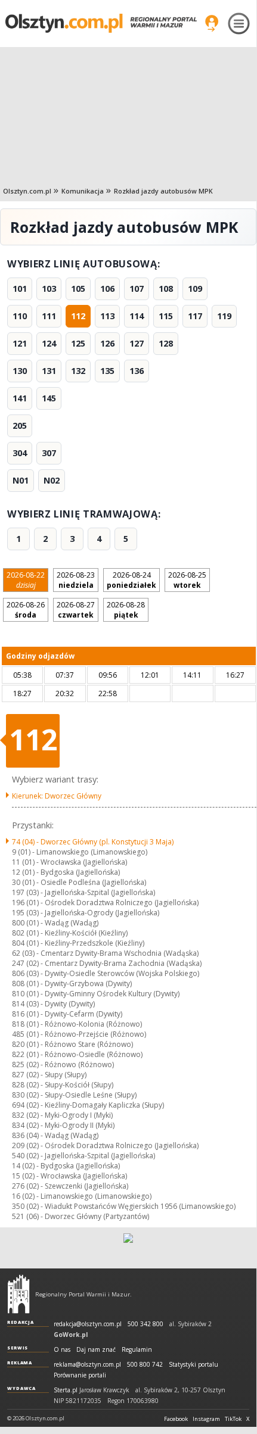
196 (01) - (105, 902)
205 (20, 425)
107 (136, 288)
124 (49, 343)
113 (107, 316)
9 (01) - (79, 852)
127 (136, 343)
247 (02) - (107, 963)
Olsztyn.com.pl (27, 190)
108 (166, 288)
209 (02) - (105, 1145)
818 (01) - (77, 1024)
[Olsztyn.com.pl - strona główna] (18, 1294)
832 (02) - (62, 1115)
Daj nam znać (96, 1350)
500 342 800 (145, 1324)
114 (136, 316)
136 (136, 370)
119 (224, 316)
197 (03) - (83, 892)
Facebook (176, 1419)
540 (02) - (83, 1156)
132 (78, 370)
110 (20, 316)
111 (49, 316)
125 (78, 343)
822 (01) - (77, 1054)
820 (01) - (72, 1044)
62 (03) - (105, 953)
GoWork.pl (71, 1334)
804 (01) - (78, 943)
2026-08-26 (26, 610)
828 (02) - (62, 1085)
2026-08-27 (76, 610)
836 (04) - (55, 1135)
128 (166, 343)
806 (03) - (105, 973)
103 (49, 288)
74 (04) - (93, 842)
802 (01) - (70, 933)
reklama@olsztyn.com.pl (87, 1364)
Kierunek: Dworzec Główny (56, 796)
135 (107, 370)
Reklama (19, 1363)
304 (20, 453)
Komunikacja (82, 190)
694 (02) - (88, 1105)
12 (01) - (66, 872)
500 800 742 (145, 1364)
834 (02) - (63, 1125)
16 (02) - (81, 1196)
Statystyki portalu (193, 1364)
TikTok (233, 1419)
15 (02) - (69, 1176)
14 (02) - (66, 1166)
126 (107, 343)
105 (78, 288)
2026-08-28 (126, 610)
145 (49, 398)
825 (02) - (63, 1064)
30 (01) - (79, 882)
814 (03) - (53, 1004)
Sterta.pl (66, 1390)
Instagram (206, 1419)
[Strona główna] (101, 23)
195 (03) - (85, 913)
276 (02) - (70, 1186)
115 (166, 316)
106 (107, 288)
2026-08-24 (131, 580)
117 (195, 316)
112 (78, 316)
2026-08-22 (26, 580)
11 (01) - (69, 862)
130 (20, 370)
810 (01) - (95, 994)
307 (49, 453)
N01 (21, 480)
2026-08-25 (187, 580)
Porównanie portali (80, 1375)
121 (20, 343)
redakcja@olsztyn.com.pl (88, 1324)
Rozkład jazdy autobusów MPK (163, 190)
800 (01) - (55, 923)
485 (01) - (79, 1034)
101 (20, 288)
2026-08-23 (76, 580)
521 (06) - (80, 1216)
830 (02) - (74, 1095)
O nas (62, 1350)
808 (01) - (72, 983)
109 (195, 288)
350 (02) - (124, 1206)
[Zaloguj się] (212, 23)
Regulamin (137, 1350)
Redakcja (20, 1322)
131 (49, 370)
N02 (52, 480)
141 (20, 398)
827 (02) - (49, 1075)
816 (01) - (67, 1014)
